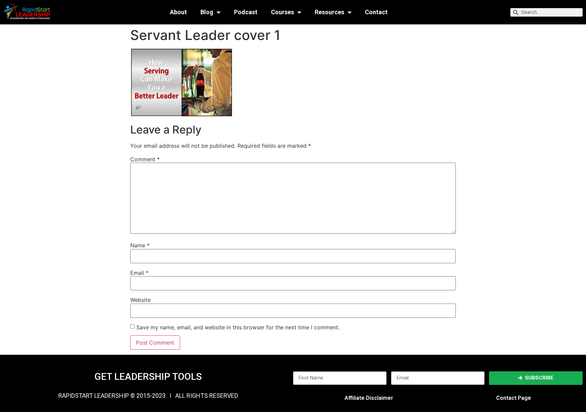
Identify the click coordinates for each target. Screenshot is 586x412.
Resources (329, 12)
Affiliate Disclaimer (369, 398)
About (178, 12)
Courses (282, 12)
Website (140, 300)
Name (140, 245)
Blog (206, 12)
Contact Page (513, 398)
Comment (145, 159)
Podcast (245, 12)
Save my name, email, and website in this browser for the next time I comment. (237, 327)
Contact (376, 12)
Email (139, 272)
